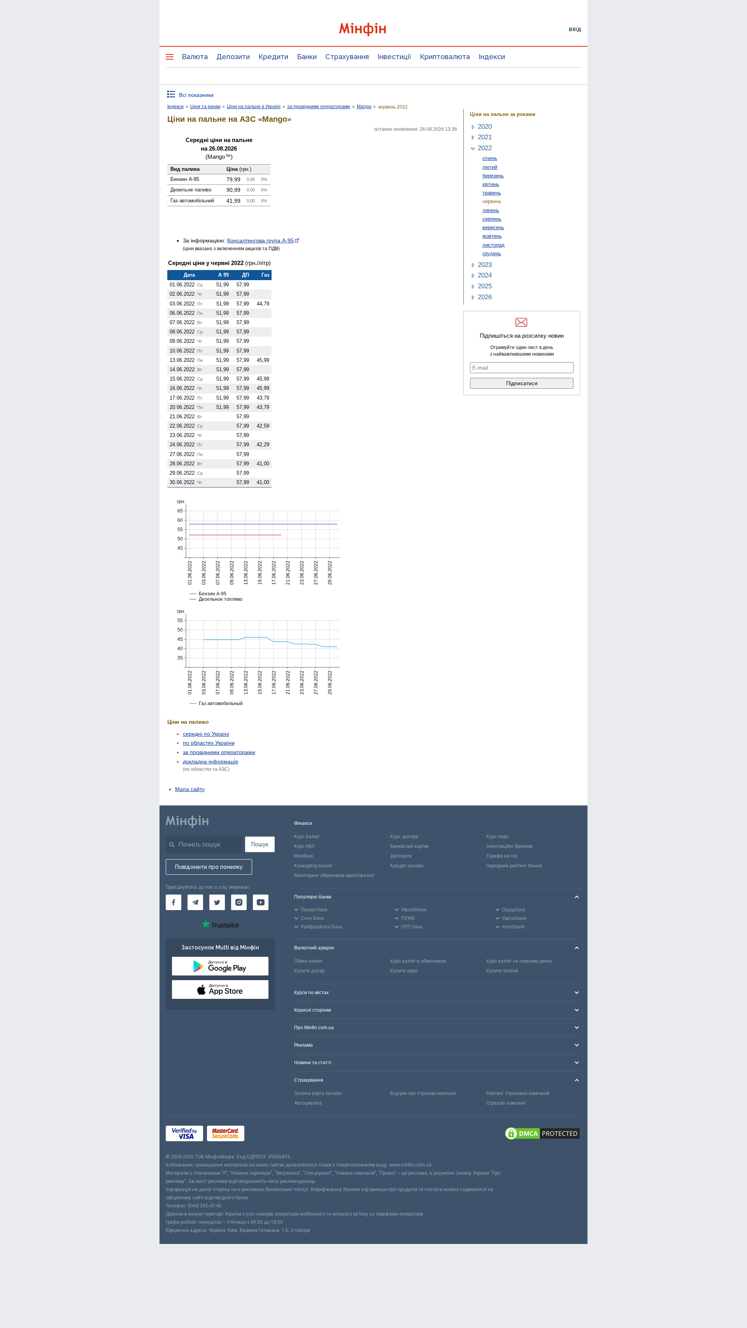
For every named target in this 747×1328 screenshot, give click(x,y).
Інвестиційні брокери (509, 846)
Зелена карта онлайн (318, 1093)
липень (490, 210)
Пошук (259, 844)
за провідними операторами (219, 752)
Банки (307, 57)
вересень (493, 227)
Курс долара (404, 836)
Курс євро (497, 836)
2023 (485, 264)
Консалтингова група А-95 (260, 240)
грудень (491, 253)
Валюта (195, 57)
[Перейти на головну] (373, 29)
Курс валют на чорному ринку (519, 961)
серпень (492, 219)
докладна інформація (210, 761)
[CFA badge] (265, 1134)
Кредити (273, 57)
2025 (485, 286)
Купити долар (309, 971)
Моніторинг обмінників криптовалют (334, 875)
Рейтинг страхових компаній (517, 1093)
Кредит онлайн (407, 865)
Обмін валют (308, 961)
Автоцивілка (308, 1103)
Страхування (347, 57)
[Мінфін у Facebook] (173, 902)
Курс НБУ (304, 846)
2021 (485, 137)
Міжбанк (303, 856)
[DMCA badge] (542, 1135)
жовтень (492, 236)
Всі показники (196, 95)
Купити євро (403, 971)
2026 (485, 297)
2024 (485, 275)
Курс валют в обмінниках (418, 961)
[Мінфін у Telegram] (195, 902)
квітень (490, 184)
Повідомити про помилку (209, 867)
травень (491, 193)
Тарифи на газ (501, 856)
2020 (485, 126)
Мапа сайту (190, 789)
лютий (489, 167)
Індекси (492, 57)
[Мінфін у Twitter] (217, 902)
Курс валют (306, 836)
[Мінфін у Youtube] (260, 902)
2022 (485, 148)
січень (489, 158)
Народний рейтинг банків (514, 865)
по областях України (209, 743)
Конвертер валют (313, 865)
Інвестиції (394, 57)
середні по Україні (206, 734)
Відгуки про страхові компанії (423, 1093)
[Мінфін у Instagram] (239, 902)
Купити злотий (502, 971)
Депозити (233, 57)
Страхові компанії (506, 1103)
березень (493, 176)
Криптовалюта (445, 57)
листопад (493, 245)
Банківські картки (409, 846)
